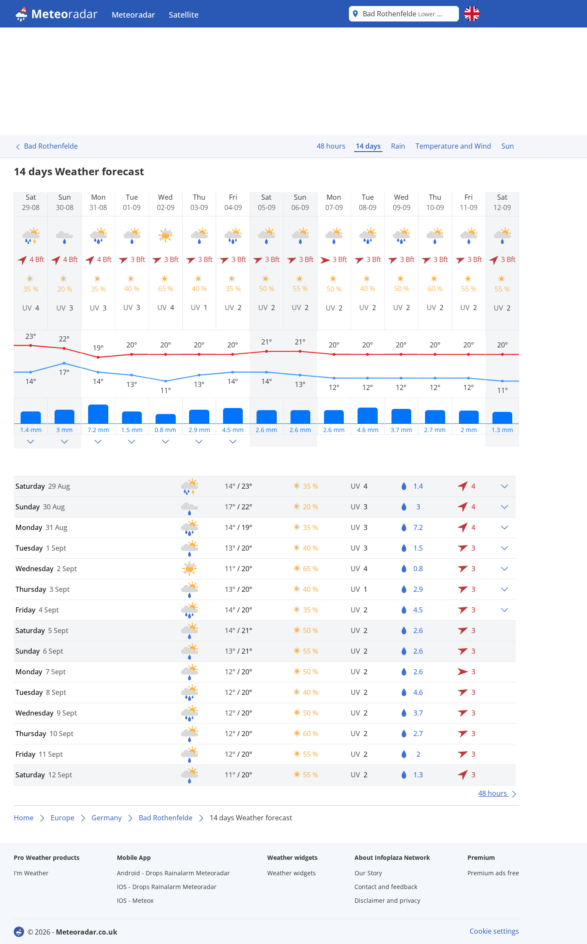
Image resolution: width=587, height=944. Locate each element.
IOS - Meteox (135, 900)
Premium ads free (493, 873)
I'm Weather (31, 873)
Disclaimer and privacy (387, 900)
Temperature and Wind (453, 146)
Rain (398, 146)
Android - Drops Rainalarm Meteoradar (173, 873)
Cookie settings (494, 931)
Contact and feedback (386, 887)
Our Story (368, 873)
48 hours (331, 146)
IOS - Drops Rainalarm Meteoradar (167, 887)
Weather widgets (291, 873)
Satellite (184, 14)
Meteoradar (133, 14)
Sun (507, 146)
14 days (368, 146)
